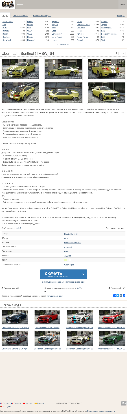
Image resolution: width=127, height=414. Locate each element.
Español (40, 403)
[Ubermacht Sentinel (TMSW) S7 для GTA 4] (112, 317)
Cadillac (5, 37)
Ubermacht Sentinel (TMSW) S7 (111, 327)
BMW (4, 27)
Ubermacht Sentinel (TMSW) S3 (111, 348)
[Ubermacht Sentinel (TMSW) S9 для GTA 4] (79, 338)
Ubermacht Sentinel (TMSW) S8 (47, 348)
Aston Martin (7, 21)
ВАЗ (103, 30)
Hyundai (55, 21)
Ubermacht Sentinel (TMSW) (47, 327)
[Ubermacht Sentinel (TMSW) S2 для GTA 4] (15, 317)
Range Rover (82, 37)
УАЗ (103, 40)
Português (7, 406)
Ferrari (30, 24)
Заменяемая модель (42, 15)
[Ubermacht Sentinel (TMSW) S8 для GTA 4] (47, 338)
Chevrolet (6, 40)
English (6, 403)
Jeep (54, 27)
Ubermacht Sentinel (72, 242)
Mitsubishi (81, 27)
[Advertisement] (63, 377)
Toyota (104, 24)
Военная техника (108, 33)
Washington (69, 264)
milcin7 (18, 228)
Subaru (104, 21)
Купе (66, 251)
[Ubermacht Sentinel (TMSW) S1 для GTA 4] (15, 338)
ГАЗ (103, 37)
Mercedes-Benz (83, 24)
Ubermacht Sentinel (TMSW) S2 (15, 327)
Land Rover (57, 37)
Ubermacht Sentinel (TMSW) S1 (15, 348)
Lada (54, 30)
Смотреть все (63, 44)
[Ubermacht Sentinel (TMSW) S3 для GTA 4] (112, 338)
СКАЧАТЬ (56, 274)
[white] (65, 260)
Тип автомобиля (20, 15)
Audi (4, 24)
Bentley (5, 30)
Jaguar (55, 24)
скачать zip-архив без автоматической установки (63, 282)
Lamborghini (57, 33)
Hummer (31, 40)
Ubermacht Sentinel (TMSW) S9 (79, 348)
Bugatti (5, 33)
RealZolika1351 (71, 234)
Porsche (80, 33)
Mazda (79, 21)
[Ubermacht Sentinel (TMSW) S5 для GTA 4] (79, 317)
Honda (30, 37)
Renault (80, 40)
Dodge (30, 21)
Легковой (68, 247)
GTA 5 (29, 33)
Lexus (54, 40)
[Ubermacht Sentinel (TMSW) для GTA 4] (47, 317)
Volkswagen (106, 27)
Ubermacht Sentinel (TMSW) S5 (79, 327)
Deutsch (29, 403)
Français (17, 403)
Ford (29, 27)
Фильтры (121, 15)
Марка (5, 15)
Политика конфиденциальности (101, 411)
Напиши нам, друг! (55, 295)
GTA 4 (29, 30)
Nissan (80, 30)
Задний (67, 255)
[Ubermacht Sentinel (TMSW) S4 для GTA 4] (21, 69)
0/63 (79, 288)
